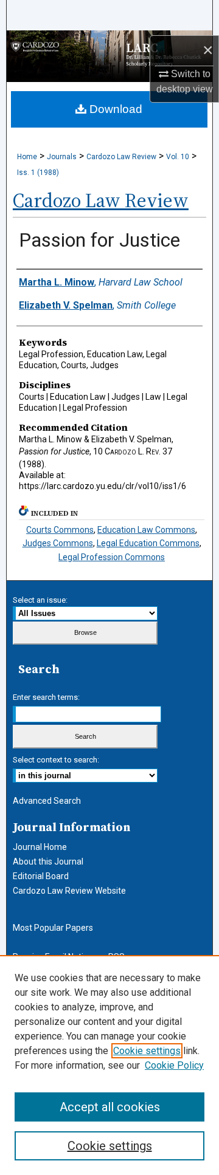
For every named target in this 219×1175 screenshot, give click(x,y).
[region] (109, 1065)
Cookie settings (147, 1051)
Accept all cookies (110, 1107)
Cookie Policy (174, 1065)
